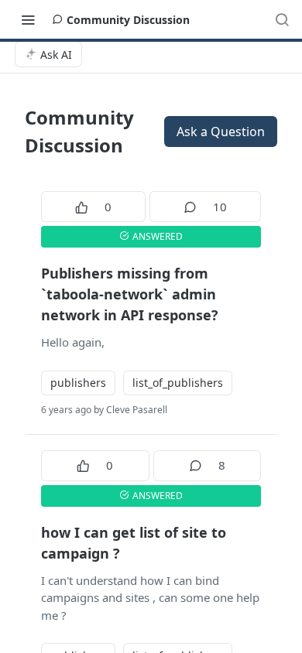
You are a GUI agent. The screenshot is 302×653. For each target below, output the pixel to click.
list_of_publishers (177, 382)
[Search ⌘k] (281, 19)
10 (220, 206)
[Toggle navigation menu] (27, 19)
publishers (78, 382)
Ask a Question (221, 131)
